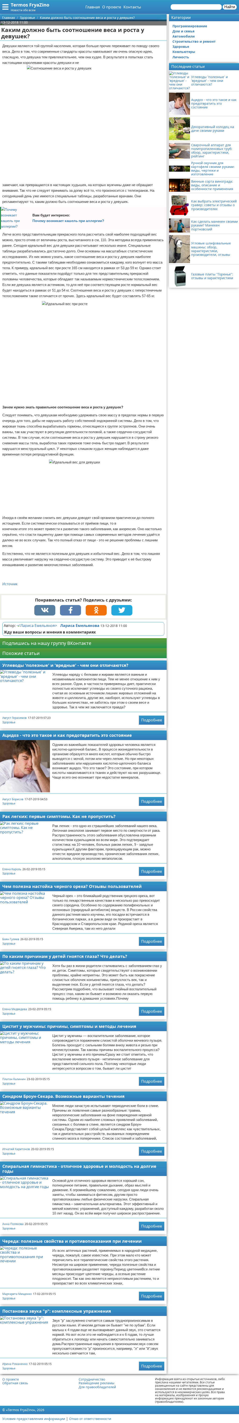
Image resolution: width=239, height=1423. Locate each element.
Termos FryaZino (30, 5)
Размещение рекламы (96, 1383)
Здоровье (8, 722)
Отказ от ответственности (90, 1418)
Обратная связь (15, 1383)
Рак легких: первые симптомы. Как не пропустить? (59, 816)
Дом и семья (183, 31)
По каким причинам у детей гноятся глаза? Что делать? (64, 956)
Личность (180, 57)
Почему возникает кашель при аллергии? (68, 221)
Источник (10, 584)
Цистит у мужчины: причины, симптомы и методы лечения (69, 1026)
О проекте (111, 7)
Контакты (132, 7)
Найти (229, 7)
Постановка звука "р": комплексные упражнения (56, 1311)
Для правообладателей (97, 1387)
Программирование (189, 26)
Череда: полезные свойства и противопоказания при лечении (72, 1241)
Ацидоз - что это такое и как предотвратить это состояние (67, 735)
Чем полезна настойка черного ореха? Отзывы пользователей (72, 886)
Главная (92, 7)
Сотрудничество (92, 1379)
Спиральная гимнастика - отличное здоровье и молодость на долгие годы (79, 1168)
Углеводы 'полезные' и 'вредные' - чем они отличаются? (65, 665)
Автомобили (183, 36)
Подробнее (151, 720)
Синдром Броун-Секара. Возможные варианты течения (63, 1096)
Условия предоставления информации (33, 1418)
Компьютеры (183, 51)
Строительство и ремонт (194, 41)
